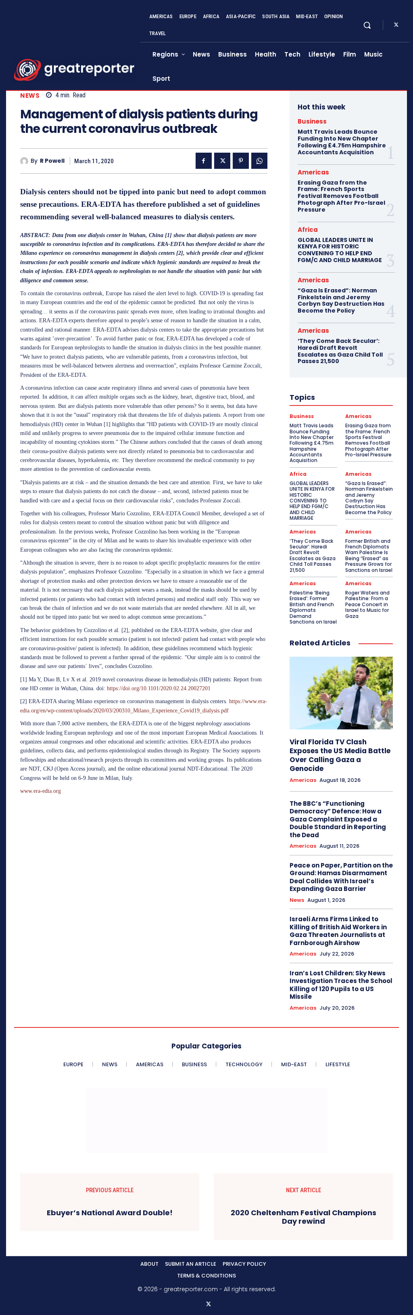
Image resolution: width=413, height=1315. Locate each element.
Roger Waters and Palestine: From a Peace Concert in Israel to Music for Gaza (367, 604)
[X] (396, 25)
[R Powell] (25, 161)
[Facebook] (204, 161)
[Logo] (74, 70)
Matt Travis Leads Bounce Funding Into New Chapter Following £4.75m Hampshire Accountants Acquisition (342, 142)
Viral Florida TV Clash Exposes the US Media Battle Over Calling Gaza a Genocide (340, 755)
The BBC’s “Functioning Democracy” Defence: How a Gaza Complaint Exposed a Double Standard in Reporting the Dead (338, 819)
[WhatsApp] (259, 161)
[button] (367, 25)
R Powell (52, 161)
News (30, 95)
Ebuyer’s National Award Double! (110, 1212)
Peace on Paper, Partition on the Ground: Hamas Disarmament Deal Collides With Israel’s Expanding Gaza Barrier (341, 877)
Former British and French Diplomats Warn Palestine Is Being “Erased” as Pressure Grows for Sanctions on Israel (368, 555)
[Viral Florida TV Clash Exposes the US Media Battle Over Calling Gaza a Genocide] (341, 693)
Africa (308, 230)
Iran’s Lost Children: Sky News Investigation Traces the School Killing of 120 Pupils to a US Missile (341, 985)
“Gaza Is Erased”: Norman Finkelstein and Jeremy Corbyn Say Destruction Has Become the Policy (341, 300)
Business (312, 121)
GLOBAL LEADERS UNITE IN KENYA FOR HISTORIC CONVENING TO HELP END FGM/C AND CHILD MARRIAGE (340, 250)
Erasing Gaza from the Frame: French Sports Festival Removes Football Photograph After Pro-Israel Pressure (341, 196)
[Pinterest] (241, 161)
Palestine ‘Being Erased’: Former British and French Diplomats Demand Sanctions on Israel (313, 607)
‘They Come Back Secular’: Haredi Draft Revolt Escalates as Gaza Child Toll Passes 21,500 (340, 351)
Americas (313, 172)
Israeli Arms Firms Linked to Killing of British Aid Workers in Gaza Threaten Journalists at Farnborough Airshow (338, 931)
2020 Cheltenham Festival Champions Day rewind (303, 1217)
